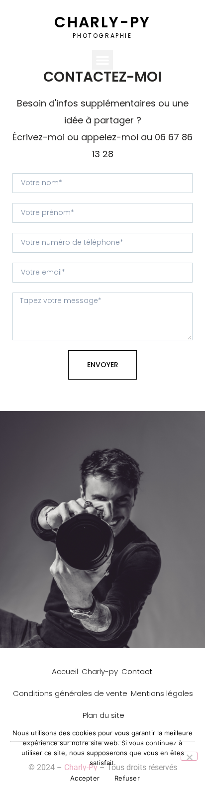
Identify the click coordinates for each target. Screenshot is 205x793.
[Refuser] (189, 756)
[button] (102, 60)
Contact (136, 671)
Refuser (127, 778)
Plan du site (103, 715)
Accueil (65, 671)
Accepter (85, 778)
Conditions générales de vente (70, 693)
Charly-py (100, 671)
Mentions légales (162, 693)
